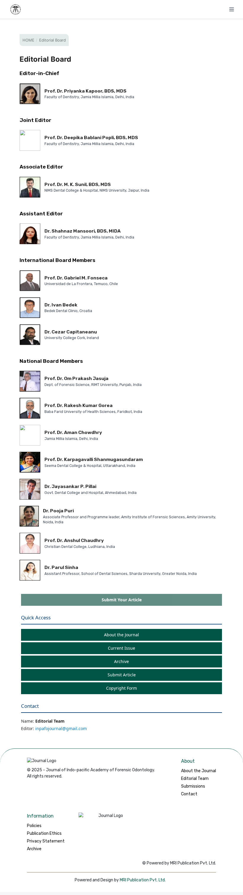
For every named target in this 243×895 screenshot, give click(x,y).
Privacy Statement (46, 841)
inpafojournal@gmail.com (61, 728)
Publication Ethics (44, 833)
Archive (121, 661)
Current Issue (121, 648)
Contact (189, 794)
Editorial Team (195, 778)
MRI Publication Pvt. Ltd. (143, 880)
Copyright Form (121, 688)
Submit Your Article (122, 600)
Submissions (193, 786)
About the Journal (121, 635)
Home (28, 40)
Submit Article (122, 675)
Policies (34, 825)
